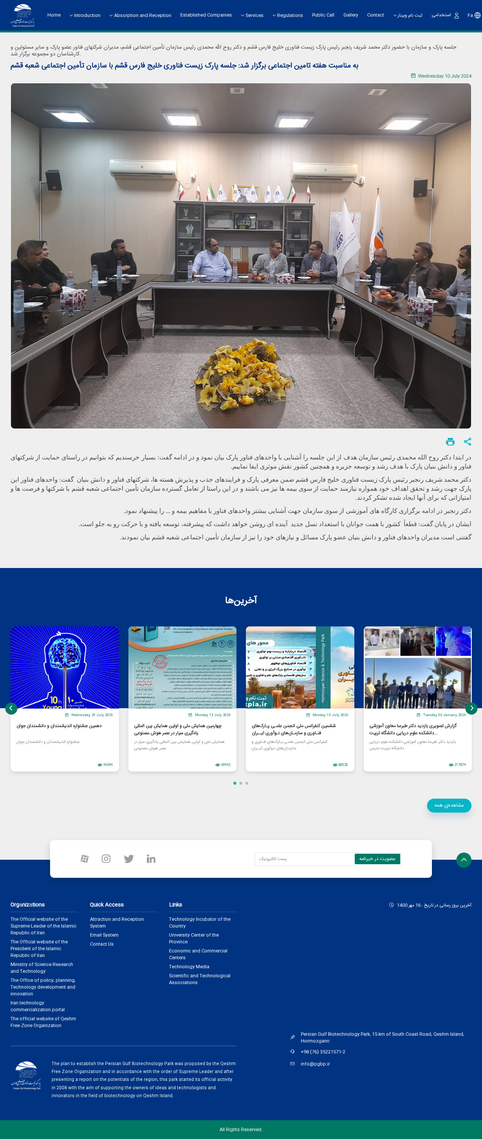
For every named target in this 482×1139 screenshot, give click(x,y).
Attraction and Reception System (117, 922)
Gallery (350, 15)
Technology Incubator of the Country (199, 922)
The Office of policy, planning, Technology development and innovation (43, 987)
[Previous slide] (11, 709)
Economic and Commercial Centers (198, 954)
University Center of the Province (194, 938)
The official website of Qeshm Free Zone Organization (43, 1022)
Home (54, 15)
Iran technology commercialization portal (38, 1006)
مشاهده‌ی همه (449, 805)
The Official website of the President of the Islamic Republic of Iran (39, 948)
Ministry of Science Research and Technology (42, 968)
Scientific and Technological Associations (199, 979)
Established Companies (206, 15)
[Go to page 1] (235, 783)
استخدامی (441, 15)
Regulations (290, 15)
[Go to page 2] (241, 783)
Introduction (87, 15)
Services (255, 15)
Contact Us (102, 944)
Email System (104, 935)
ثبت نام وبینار (410, 15)
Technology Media (189, 966)
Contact (375, 15)
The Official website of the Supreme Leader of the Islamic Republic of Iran (43, 926)
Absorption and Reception (142, 15)
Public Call (323, 15)
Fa (470, 15)
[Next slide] (471, 709)
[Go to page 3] (247, 783)
